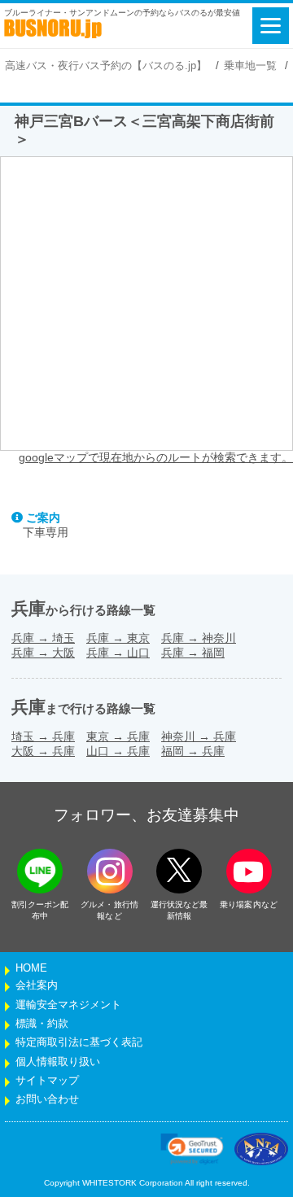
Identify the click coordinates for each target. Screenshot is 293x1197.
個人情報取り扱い (57, 1062)
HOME (31, 968)
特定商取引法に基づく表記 (78, 1042)
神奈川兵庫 (198, 736)
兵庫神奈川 (198, 637)
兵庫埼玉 (43, 637)
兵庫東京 (118, 637)
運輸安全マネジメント (68, 1005)
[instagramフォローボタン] (110, 871)
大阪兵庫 (43, 751)
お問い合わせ (47, 1099)
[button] (192, 1149)
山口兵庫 (118, 751)
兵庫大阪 (43, 652)
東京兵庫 (118, 736)
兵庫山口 (118, 652)
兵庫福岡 (193, 652)
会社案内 (36, 985)
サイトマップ (47, 1080)
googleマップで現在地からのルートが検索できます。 (156, 457)
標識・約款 (41, 1023)
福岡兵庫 (193, 751)
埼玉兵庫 (43, 736)
